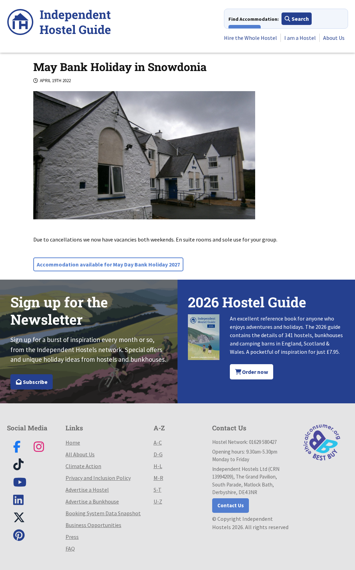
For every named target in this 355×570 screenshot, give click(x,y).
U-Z (158, 501)
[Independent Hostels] (59, 23)
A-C (158, 442)
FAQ (70, 548)
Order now (254, 371)
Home (73, 442)
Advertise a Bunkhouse (92, 501)
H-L (158, 466)
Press (72, 536)
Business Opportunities (93, 524)
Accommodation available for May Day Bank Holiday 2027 (108, 264)
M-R (158, 477)
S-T (158, 489)
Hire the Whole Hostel (250, 37)
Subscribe (34, 381)
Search (300, 18)
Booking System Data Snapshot (103, 513)
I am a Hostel (300, 37)
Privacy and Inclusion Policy (98, 477)
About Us (334, 37)
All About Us (80, 454)
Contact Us (230, 505)
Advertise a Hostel (87, 489)
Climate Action (83, 466)
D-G (158, 454)
